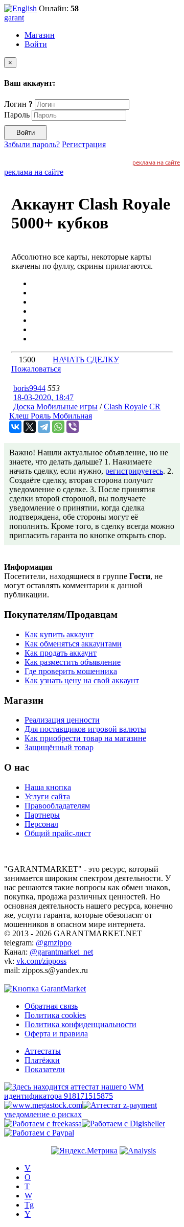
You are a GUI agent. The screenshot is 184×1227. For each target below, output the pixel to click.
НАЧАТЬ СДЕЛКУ (86, 359)
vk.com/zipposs (41, 961)
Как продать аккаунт (61, 653)
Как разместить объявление (73, 662)
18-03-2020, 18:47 (43, 397)
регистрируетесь (134, 471)
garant (14, 17)
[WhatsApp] (58, 427)
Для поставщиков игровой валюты (85, 729)
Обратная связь (51, 1006)
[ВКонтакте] (15, 427)
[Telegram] (44, 427)
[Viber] (72, 427)
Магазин (40, 35)
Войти (36, 44)
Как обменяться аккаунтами (73, 643)
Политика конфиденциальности (80, 1024)
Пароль (17, 114)
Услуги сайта (47, 796)
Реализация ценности (62, 719)
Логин (18, 104)
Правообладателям (57, 805)
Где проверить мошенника (71, 671)
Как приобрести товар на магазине (85, 738)
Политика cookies (55, 1015)
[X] (30, 427)
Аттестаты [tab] (43, 1051)
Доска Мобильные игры (55, 406)
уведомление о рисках (43, 1114)
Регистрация (84, 144)
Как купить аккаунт (59, 634)
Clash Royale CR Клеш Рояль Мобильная (84, 411)
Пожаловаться (36, 368)
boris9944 (29, 388)
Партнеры (42, 815)
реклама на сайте (156, 162)
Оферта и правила (56, 1033)
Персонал (41, 824)
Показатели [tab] (45, 1069)
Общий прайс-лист (58, 833)
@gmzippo (54, 942)
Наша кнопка (48, 787)
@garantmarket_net (61, 951)
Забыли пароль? (32, 144)
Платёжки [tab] (42, 1060)
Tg (29, 1204)
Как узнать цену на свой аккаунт (82, 680)
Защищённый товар (59, 747)
